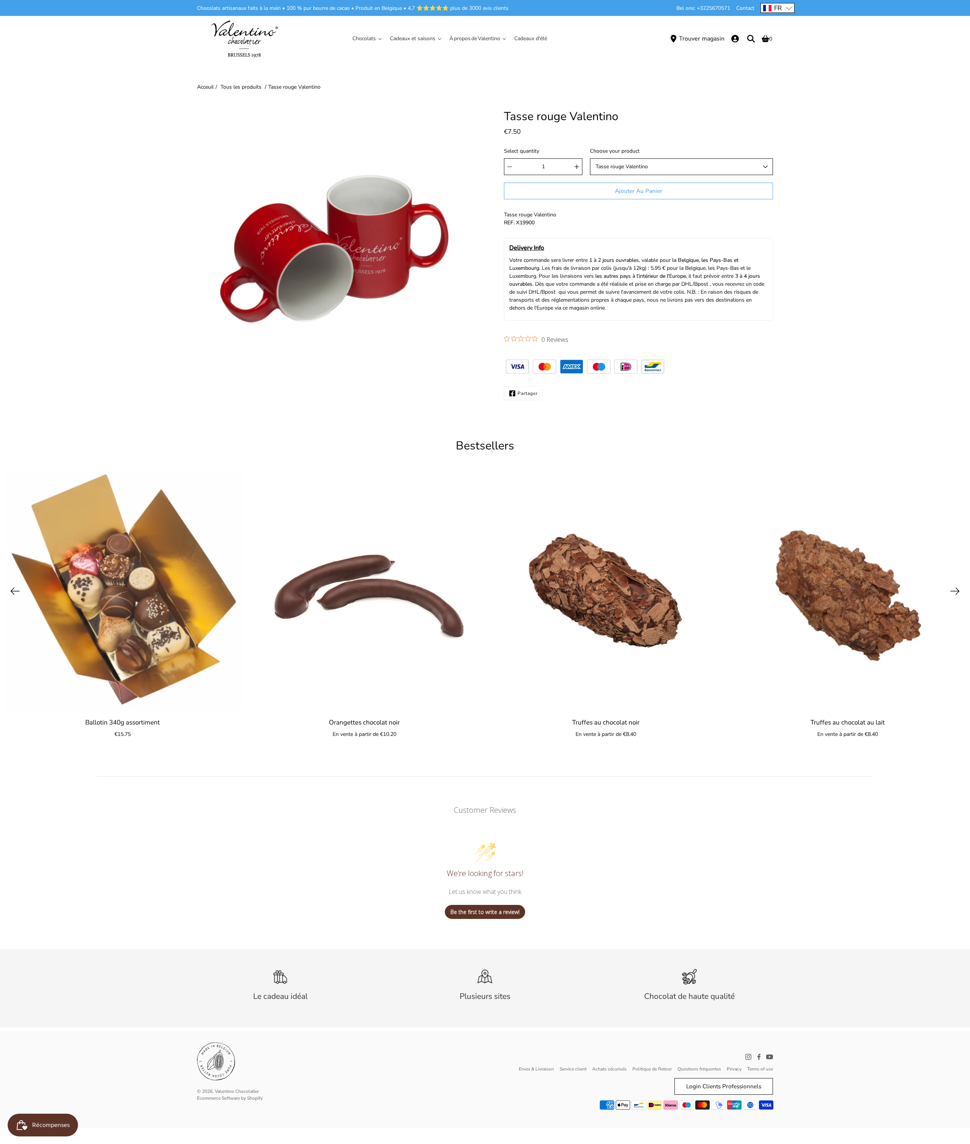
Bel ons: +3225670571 (703, 8)
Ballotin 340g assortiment (122, 722)
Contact (745, 8)
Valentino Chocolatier (237, 1091)
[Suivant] (954, 591)
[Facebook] (759, 1057)
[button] (777, 8)
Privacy (734, 1069)
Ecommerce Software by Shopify (230, 1098)
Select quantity (521, 151)
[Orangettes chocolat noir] (364, 591)
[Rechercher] (751, 39)
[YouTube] (769, 1057)
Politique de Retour (652, 1069)
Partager (528, 393)
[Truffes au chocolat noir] (606, 591)
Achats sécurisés (609, 1069)
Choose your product (615, 151)
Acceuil (205, 87)
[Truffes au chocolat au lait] (848, 591)
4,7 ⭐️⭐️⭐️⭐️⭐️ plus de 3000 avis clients (458, 8)
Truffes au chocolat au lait (847, 722)
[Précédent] (15, 591)
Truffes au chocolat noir (606, 722)
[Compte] (735, 39)
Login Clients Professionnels (723, 1086)
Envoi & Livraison (536, 1069)
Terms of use (760, 1069)
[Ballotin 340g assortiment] (123, 591)
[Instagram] (748, 1057)
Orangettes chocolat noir (364, 722)
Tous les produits (241, 87)
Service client (573, 1069)
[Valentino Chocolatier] (244, 39)
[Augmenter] (576, 166)
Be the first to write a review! (485, 912)
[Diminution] (509, 166)
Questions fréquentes (699, 1069)
